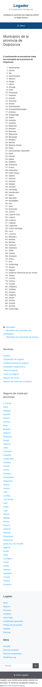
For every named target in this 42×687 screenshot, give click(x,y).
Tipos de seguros (10, 370)
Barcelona (7, 437)
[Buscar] (36, 665)
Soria (5, 555)
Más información (11, 686)
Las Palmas (8, 499)
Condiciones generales (13, 621)
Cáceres (6, 444)
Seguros (6, 356)
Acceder (6, 646)
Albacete (7, 411)
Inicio (5, 603)
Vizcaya (6, 577)
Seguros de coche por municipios (17, 381)
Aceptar (21, 686)
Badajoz (6, 429)
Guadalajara (8, 477)
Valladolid (7, 573)
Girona (6, 470)
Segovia (6, 547)
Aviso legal (7, 617)
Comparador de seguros (13, 359)
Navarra (6, 525)
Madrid (6, 514)
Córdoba (7, 462)
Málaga (6, 518)
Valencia (7, 570)
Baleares (7, 433)
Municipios (10, 327)
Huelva (6, 485)
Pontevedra (8, 536)
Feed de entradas (11, 650)
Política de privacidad (12, 625)
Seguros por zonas (11, 378)
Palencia (7, 533)
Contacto (7, 614)
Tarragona (7, 558)
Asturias (6, 422)
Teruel (6, 562)
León (5, 503)
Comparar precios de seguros (16, 363)
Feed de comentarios (12, 654)
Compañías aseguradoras (14, 367)
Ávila (5, 425)
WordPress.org (9, 657)
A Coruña (7, 403)
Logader (21, 5)
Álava (5, 407)
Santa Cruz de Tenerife (13, 544)
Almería (6, 418)
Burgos (6, 440)
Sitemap (6, 632)
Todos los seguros (11, 374)
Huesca (6, 488)
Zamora (6, 581)
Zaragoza (7, 584)
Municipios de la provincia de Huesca (22, 337)
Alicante (6, 414)
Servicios (7, 610)
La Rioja (6, 496)
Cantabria (7, 451)
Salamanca (8, 540)
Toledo (6, 566)
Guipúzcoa (7, 481)
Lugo (5, 510)
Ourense (7, 529)
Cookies (6, 629)
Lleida (6, 507)
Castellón (7, 455)
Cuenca (6, 466)
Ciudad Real (8, 459)
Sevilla (6, 551)
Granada (7, 473)
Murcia (6, 521)
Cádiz (5, 448)
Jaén (5, 492)
